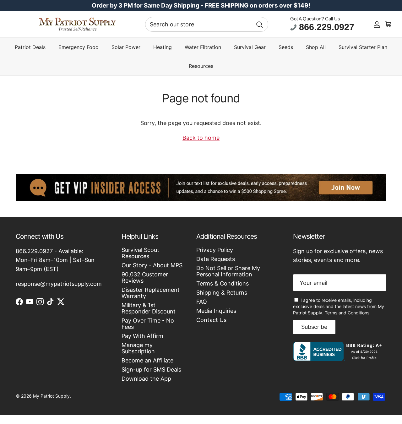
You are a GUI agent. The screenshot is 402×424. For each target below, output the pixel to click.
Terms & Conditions (222, 283)
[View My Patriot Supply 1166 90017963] (339, 359)
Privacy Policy (214, 250)
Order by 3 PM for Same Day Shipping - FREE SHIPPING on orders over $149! (201, 5)
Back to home (201, 137)
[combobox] (206, 24)
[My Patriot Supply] (77, 24)
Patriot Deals (30, 47)
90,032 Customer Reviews (145, 277)
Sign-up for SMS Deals (151, 369)
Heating (162, 47)
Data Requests (215, 259)
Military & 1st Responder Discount (149, 308)
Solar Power (125, 47)
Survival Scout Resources (140, 253)
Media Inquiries (216, 310)
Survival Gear (250, 47)
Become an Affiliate (147, 360)
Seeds (286, 47)
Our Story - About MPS (152, 265)
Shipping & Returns (221, 292)
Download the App (146, 378)
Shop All (316, 47)
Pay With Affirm (142, 336)
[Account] (377, 24)
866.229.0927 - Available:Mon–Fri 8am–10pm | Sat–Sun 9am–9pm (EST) (55, 260)
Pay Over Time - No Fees (148, 323)
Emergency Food (78, 47)
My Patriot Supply (51, 396)
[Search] (259, 24)
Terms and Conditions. (348, 312)
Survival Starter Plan (363, 47)
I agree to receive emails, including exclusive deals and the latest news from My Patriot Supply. (338, 306)
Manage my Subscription (138, 348)
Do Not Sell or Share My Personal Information (228, 271)
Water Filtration (203, 47)
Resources (201, 66)
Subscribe (314, 326)
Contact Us (211, 320)
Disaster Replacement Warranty (151, 292)
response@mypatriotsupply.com (59, 283)
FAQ (201, 301)
